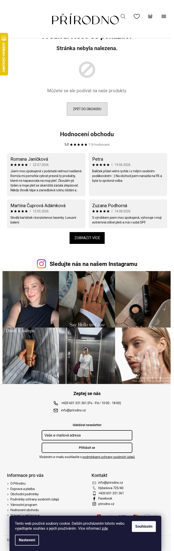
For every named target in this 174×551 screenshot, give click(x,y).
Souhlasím (143, 526)
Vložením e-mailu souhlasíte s (87, 457)
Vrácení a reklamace (25, 515)
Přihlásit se (87, 447)
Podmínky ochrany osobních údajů (34, 499)
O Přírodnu (18, 483)
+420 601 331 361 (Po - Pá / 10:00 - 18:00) (91, 403)
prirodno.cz (106, 504)
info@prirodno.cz (73, 410)
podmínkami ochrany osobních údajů (108, 457)
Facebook (105, 498)
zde (105, 528)
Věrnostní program (23, 505)
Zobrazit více (87, 238)
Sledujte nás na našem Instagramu (93, 264)
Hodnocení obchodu (87, 134)
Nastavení (27, 540)
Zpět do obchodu (87, 109)
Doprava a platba (22, 489)
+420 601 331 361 (111, 493)
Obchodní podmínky (24, 494)
